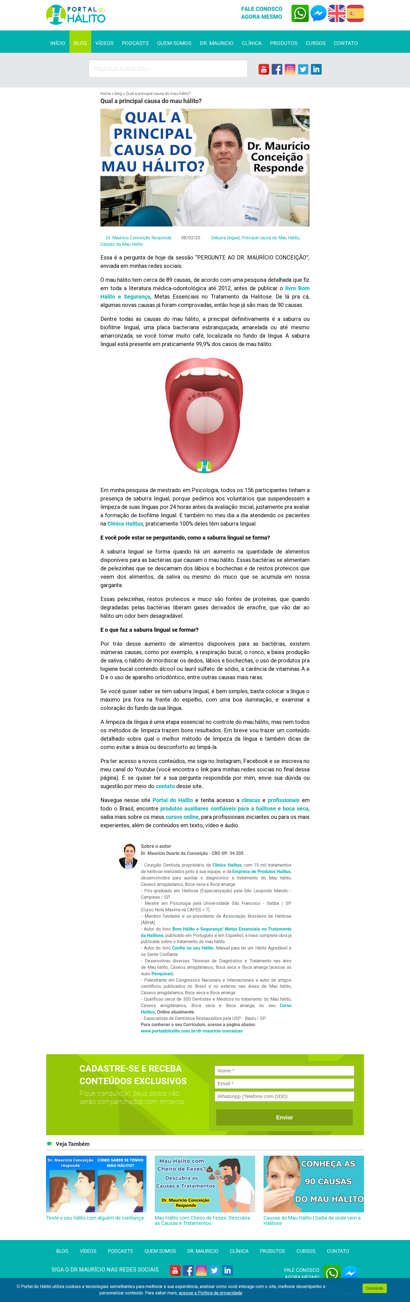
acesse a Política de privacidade (210, 1293)
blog (118, 93)
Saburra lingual (225, 237)
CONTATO (346, 43)
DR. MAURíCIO (216, 43)
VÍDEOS (104, 43)
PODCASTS (135, 43)
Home (106, 93)
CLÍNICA (252, 43)
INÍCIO (57, 43)
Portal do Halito (173, 800)
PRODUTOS (283, 43)
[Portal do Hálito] (123, 15)
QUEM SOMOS (174, 43)
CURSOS (315, 43)
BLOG (80, 43)
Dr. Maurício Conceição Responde (139, 237)
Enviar (284, 1117)
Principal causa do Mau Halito (270, 237)
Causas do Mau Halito (121, 244)
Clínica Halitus (227, 865)
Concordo (374, 1288)
